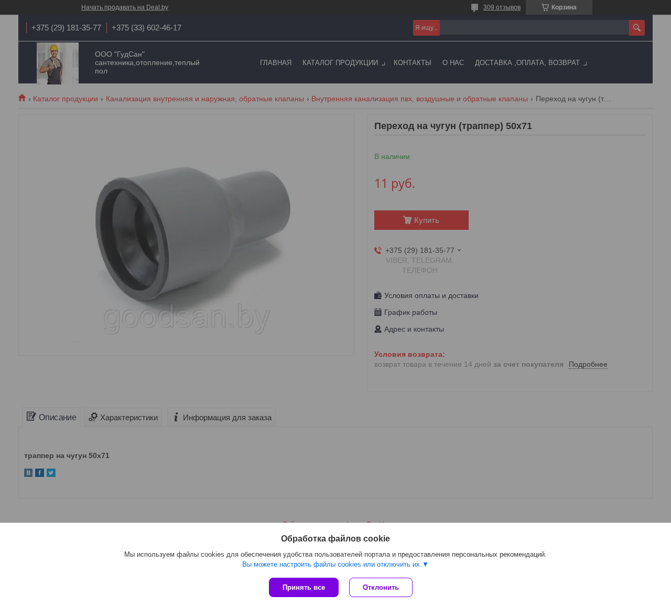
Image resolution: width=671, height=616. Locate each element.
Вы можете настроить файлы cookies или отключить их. (332, 564)
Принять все (304, 587)
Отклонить (381, 587)
